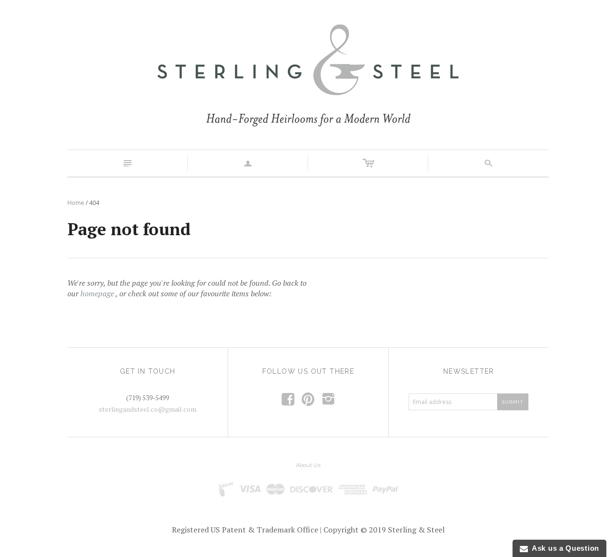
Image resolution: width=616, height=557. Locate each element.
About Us (308, 465)
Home (75, 203)
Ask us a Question (563, 548)
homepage (97, 293)
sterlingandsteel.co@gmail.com (147, 409)
